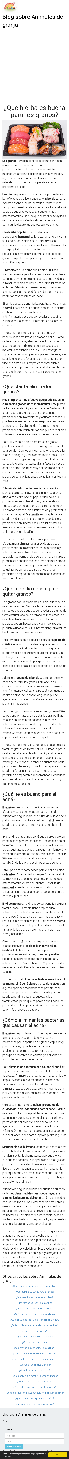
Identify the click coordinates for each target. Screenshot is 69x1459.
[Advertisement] (34, 65)
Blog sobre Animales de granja (32, 21)
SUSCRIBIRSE (14, 1446)
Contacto (7, 1421)
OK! (57, 1454)
